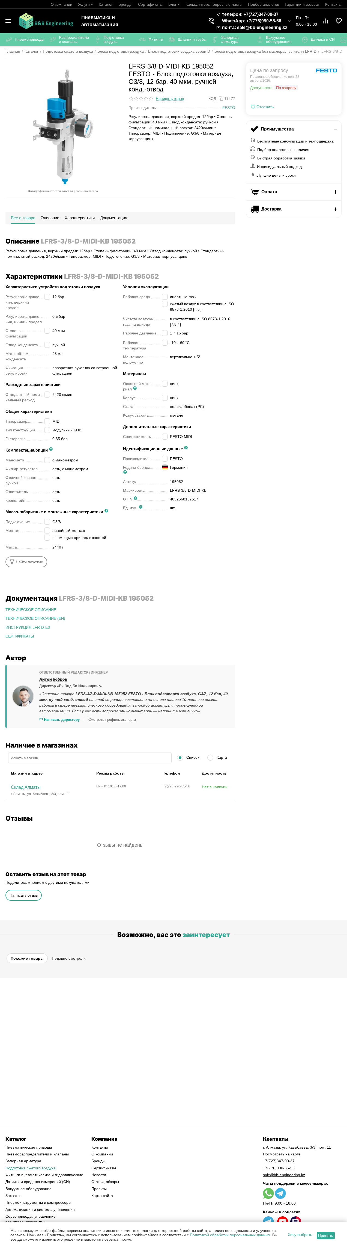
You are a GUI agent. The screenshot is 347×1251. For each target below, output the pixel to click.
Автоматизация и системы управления (40, 1209)
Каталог (106, 4)
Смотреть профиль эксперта (112, 720)
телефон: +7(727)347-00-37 (250, 14)
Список (192, 757)
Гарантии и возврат (302, 4)
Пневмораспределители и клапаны (37, 1154)
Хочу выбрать (300, 1234)
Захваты (12, 1195)
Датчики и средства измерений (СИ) (37, 1181)
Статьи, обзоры (105, 1181)
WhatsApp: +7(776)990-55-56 (251, 21)
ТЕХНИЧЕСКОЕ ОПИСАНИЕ (30, 609)
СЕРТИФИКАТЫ (19, 636)
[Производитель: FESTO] (326, 70)
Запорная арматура (23, 1161)
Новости (98, 1175)
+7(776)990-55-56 (279, 1168)
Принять (325, 1235)
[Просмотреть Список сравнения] (325, 21)
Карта (221, 757)
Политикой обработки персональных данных (230, 1235)
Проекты (99, 1189)
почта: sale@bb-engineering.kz (254, 27)
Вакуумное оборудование (28, 1189)
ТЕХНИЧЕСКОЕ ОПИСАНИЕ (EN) (35, 618)
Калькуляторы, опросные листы (214, 4)
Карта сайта (102, 1195)
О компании (61, 4)
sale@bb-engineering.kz (284, 1175)
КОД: (212, 98)
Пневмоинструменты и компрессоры (38, 1202)
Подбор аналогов (263, 4)
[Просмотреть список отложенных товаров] (338, 21)
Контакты (333, 4)
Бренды (125, 4)
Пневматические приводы (28, 1147)
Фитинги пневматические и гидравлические (44, 1175)
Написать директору (61, 720)
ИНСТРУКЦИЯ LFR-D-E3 (27, 627)
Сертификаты (150, 4)
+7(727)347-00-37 (279, 1161)
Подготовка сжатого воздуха (30, 1168)
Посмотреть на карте (282, 1154)
